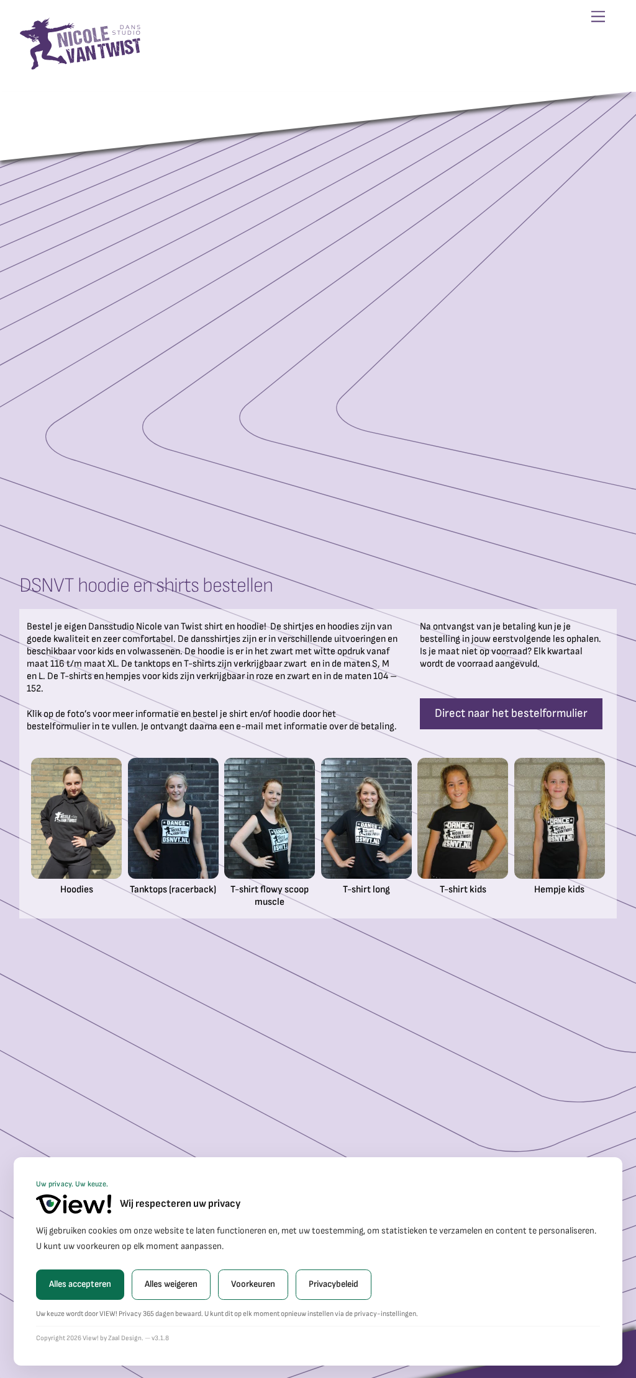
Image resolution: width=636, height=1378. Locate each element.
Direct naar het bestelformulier (511, 713)
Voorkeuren (253, 1284)
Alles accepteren (80, 1284)
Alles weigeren (171, 1284)
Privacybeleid (333, 1284)
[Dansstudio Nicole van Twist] (81, 65)
